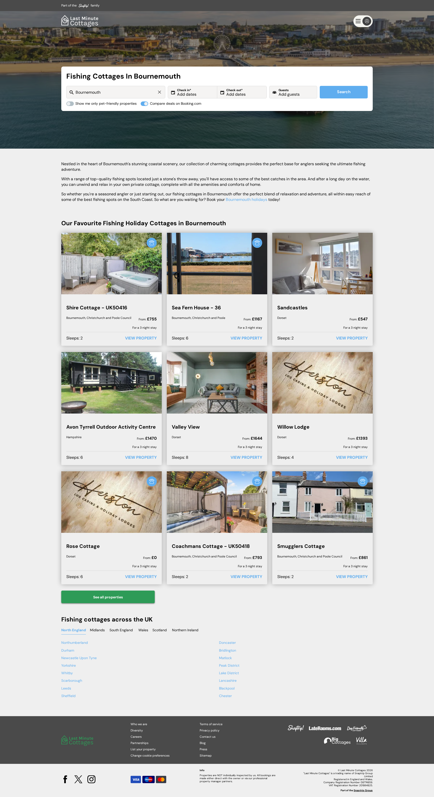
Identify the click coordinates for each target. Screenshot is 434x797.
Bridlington (227, 650)
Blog (203, 743)
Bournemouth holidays (246, 199)
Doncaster (227, 642)
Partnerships (139, 743)
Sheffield (68, 696)
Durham (67, 650)
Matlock (225, 658)
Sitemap (206, 756)
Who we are (139, 724)
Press (203, 749)
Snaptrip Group (363, 790)
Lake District (229, 673)
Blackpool (227, 688)
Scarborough (71, 680)
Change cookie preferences (150, 756)
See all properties (108, 597)
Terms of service (211, 724)
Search (344, 91)
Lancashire (228, 680)
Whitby (67, 673)
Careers (136, 737)
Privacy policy (210, 730)
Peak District (229, 665)
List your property (143, 749)
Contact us (207, 737)
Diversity (137, 730)
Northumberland (74, 642)
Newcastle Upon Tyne (79, 658)
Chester (225, 696)
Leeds (66, 688)
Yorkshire (68, 665)
